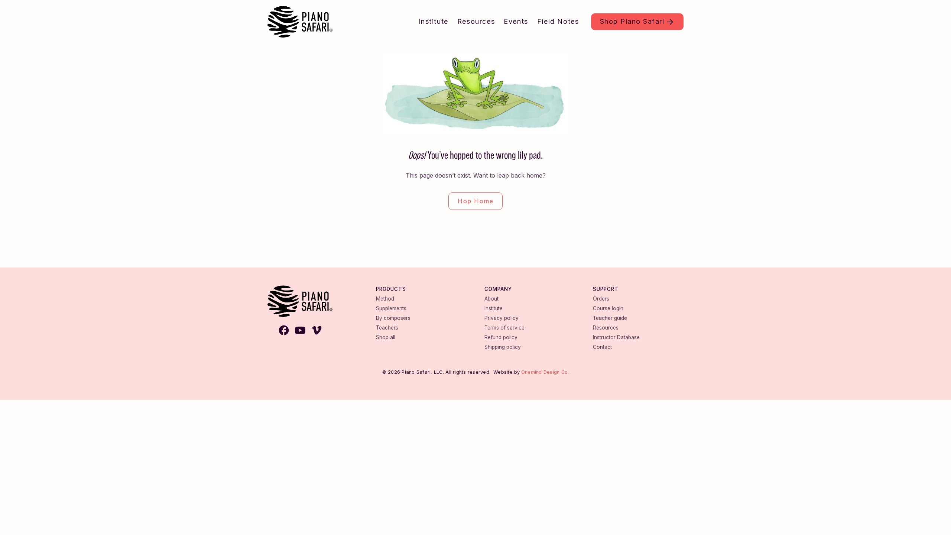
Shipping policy (502, 347)
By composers (393, 318)
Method (385, 299)
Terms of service (504, 328)
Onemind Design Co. (545, 372)
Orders (601, 299)
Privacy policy (501, 318)
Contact (602, 347)
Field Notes (558, 21)
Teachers (387, 328)
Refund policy (500, 337)
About (491, 299)
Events (516, 21)
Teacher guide (610, 318)
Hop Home (475, 201)
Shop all (385, 337)
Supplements (391, 308)
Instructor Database (616, 337)
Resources (476, 21)
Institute (433, 21)
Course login (608, 308)
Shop (632, 21)
